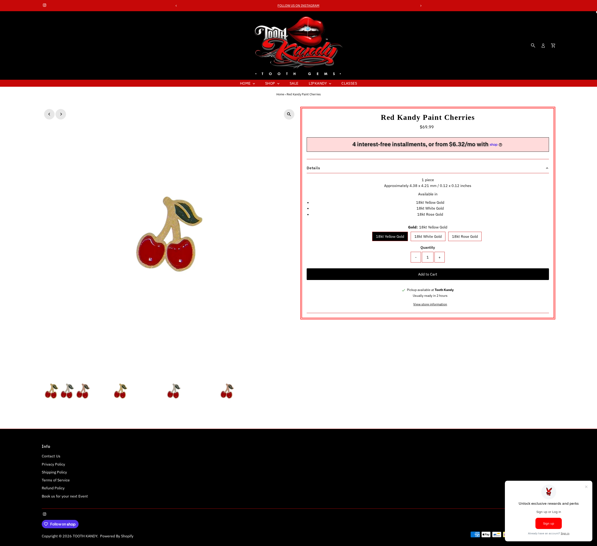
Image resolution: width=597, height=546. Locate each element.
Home (246, 83)
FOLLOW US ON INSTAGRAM (298, 5)
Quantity (427, 247)
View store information (430, 304)
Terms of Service (56, 480)
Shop (270, 83)
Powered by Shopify (116, 536)
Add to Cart (427, 274)
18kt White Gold (428, 236)
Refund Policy (53, 488)
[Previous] (176, 5)
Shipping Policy (54, 472)
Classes (349, 83)
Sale (294, 83)
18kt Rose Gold (465, 236)
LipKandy (318, 83)
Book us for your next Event (65, 496)
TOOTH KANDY (85, 536)
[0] (553, 45)
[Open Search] (533, 45)
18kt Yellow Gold (390, 236)
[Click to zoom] (289, 114)
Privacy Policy (53, 464)
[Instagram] (44, 5)
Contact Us (51, 456)
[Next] (420, 5)
